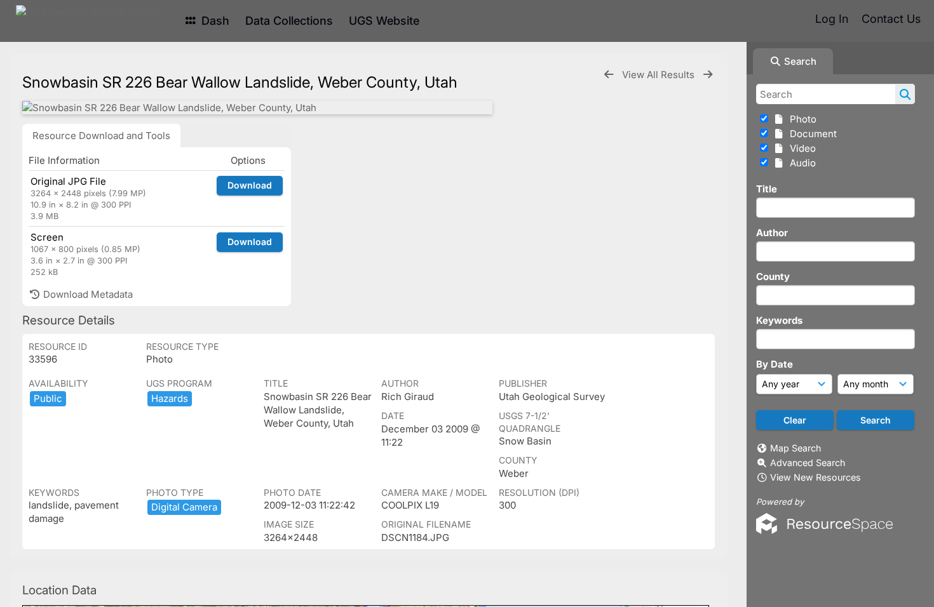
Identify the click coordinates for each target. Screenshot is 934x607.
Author (772, 233)
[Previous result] (609, 74)
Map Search (795, 448)
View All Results (659, 75)
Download (249, 185)
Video (800, 148)
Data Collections (289, 20)
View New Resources (815, 477)
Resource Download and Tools (101, 136)
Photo (800, 119)
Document (811, 134)
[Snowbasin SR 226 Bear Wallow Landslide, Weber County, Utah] (257, 107)
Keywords (779, 320)
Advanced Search (807, 462)
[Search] (905, 94)
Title (766, 189)
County (773, 276)
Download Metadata (87, 294)
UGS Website (384, 20)
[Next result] (708, 74)
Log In (831, 18)
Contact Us (891, 18)
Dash (213, 20)
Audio (800, 163)
